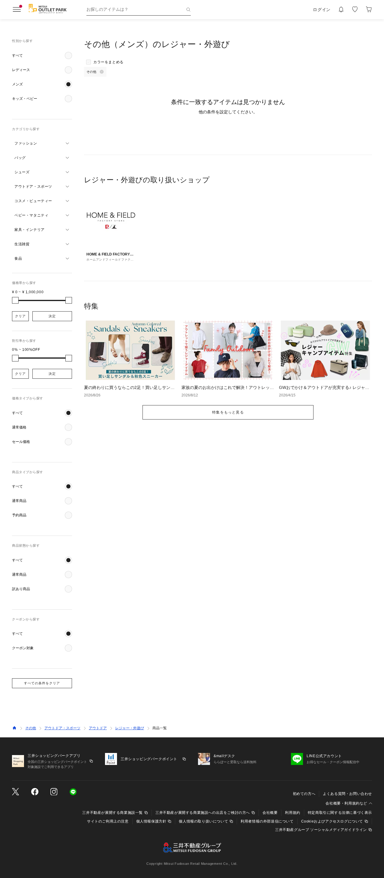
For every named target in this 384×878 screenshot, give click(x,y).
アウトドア (98, 728)
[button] (42, 55)
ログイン (322, 9)
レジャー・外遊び (129, 728)
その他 (30, 728)
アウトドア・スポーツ (62, 728)
